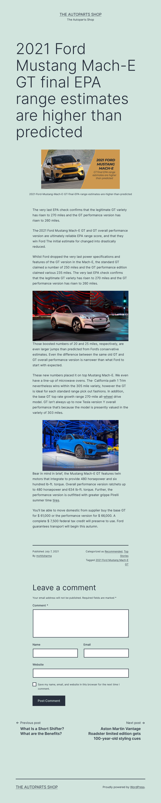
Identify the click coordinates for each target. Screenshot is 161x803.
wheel (108, 397)
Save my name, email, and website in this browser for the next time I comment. (78, 686)
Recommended (113, 551)
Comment (40, 605)
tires (56, 500)
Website (38, 664)
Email (87, 644)
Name (36, 644)
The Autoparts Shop (81, 14)
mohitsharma (44, 555)
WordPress (137, 787)
